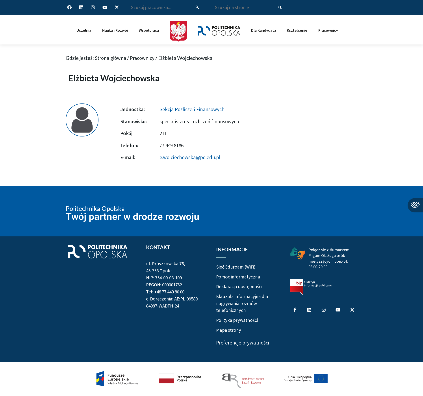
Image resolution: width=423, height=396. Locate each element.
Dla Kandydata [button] (263, 30)
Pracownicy (142, 58)
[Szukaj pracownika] (197, 7)
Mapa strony (228, 330)
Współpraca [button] (149, 30)
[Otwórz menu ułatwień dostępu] (415, 205)
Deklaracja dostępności (239, 286)
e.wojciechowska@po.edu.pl (190, 157)
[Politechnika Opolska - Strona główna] (219, 26)
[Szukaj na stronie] (280, 7)
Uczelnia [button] (83, 30)
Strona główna (110, 58)
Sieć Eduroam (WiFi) (236, 267)
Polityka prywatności (237, 320)
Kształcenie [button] (297, 30)
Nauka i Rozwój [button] (115, 30)
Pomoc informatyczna (238, 277)
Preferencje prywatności (242, 342)
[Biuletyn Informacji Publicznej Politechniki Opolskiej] (311, 287)
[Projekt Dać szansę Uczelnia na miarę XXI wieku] (211, 379)
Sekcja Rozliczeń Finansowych (192, 109)
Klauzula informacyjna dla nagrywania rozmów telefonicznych (242, 303)
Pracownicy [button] (328, 30)
